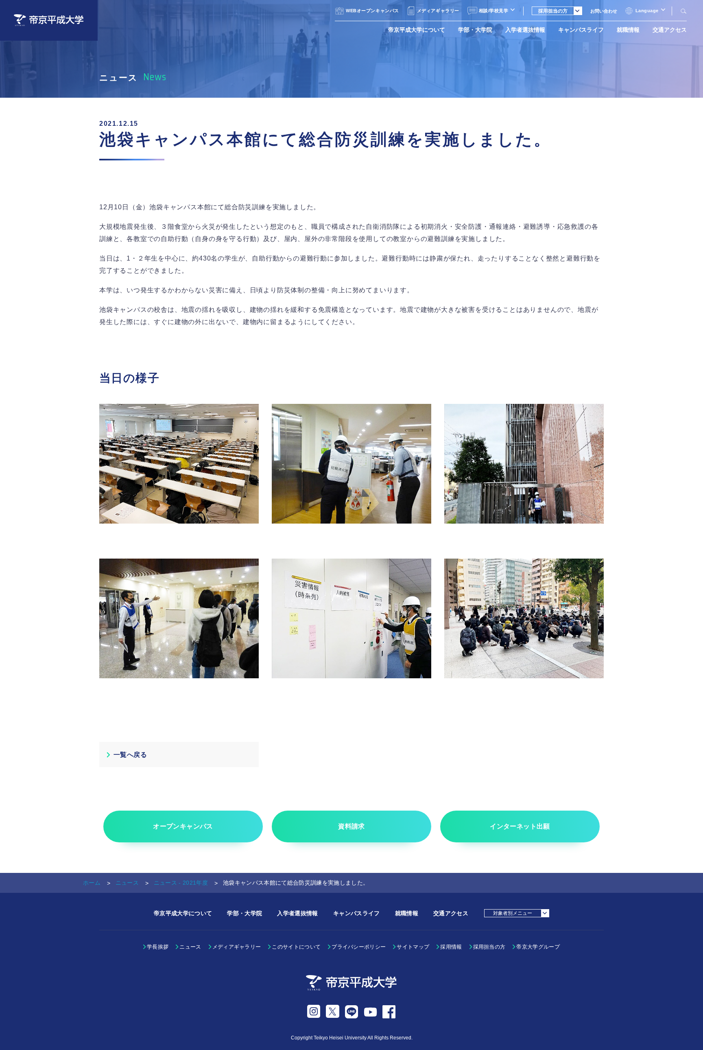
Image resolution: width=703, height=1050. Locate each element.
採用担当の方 (489, 947)
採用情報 (451, 947)
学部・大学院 (475, 29)
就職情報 (628, 29)
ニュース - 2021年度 (181, 882)
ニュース (127, 882)
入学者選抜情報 (525, 29)
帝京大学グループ (538, 947)
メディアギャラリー (438, 10)
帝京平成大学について (416, 29)
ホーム (91, 882)
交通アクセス (670, 29)
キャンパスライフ (581, 29)
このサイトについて (296, 947)
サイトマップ (413, 947)
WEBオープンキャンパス (372, 10)
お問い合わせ (603, 11)
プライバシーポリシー (359, 947)
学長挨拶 (157, 947)
